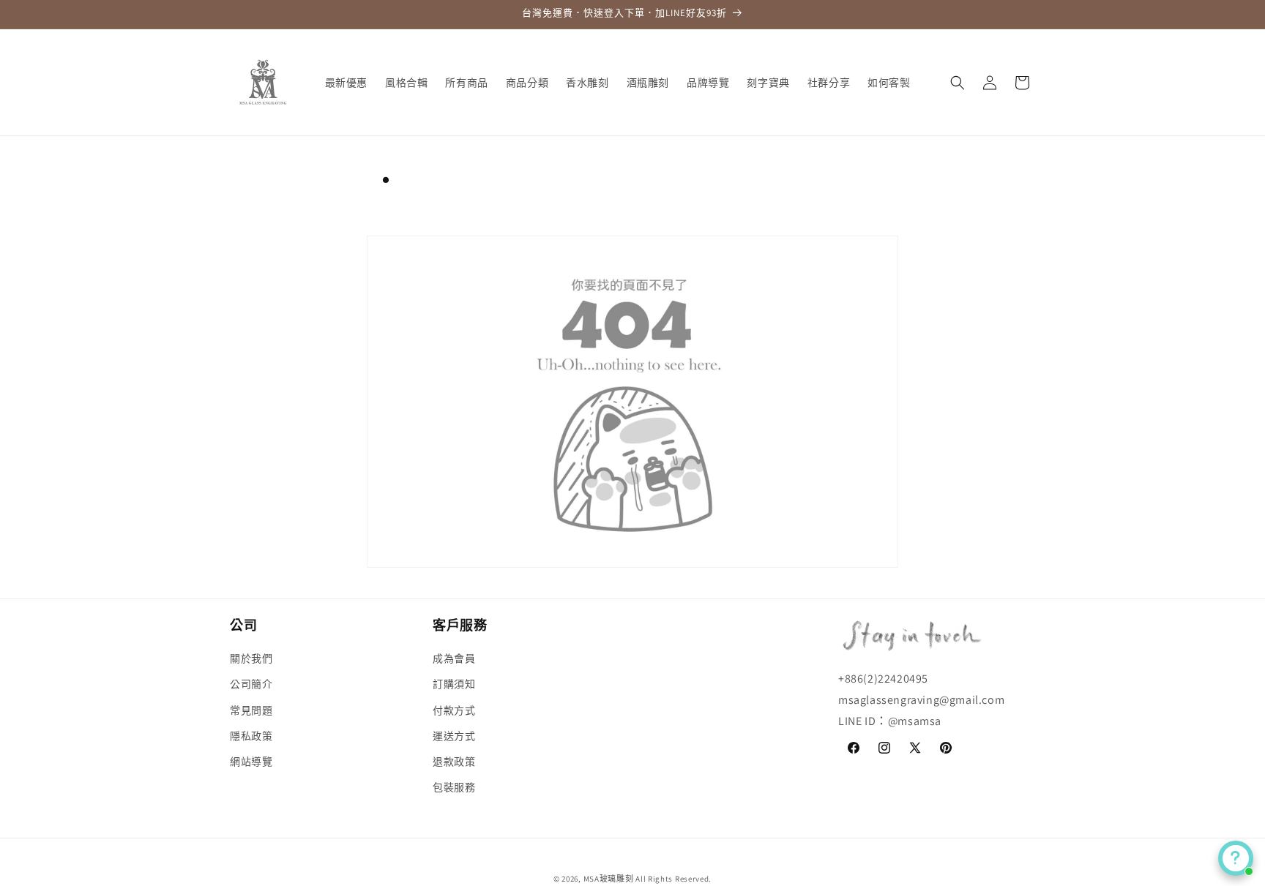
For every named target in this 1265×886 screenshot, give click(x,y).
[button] (957, 83)
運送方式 (454, 736)
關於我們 (251, 658)
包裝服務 (454, 787)
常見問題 (251, 710)
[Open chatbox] (1235, 858)
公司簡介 (251, 684)
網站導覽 (251, 761)
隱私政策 (251, 736)
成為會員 (454, 658)
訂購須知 (454, 684)
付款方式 (454, 710)
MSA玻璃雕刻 (608, 879)
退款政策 (454, 761)
